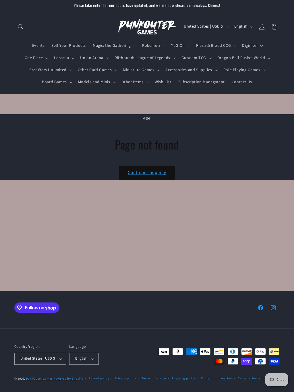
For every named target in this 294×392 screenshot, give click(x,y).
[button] (20, 26)
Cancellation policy (252, 378)
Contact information (216, 378)
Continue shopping (147, 173)
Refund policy (99, 378)
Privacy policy (125, 378)
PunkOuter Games (39, 379)
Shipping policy (183, 378)
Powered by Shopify (68, 379)
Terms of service (154, 378)
